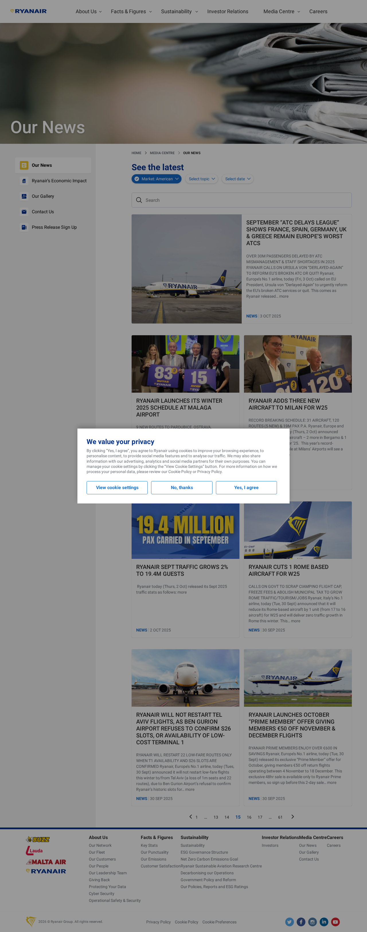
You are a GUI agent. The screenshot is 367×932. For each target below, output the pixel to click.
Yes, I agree (246, 487)
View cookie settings (117, 487)
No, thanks (182, 487)
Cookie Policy (180, 471)
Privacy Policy (209, 471)
